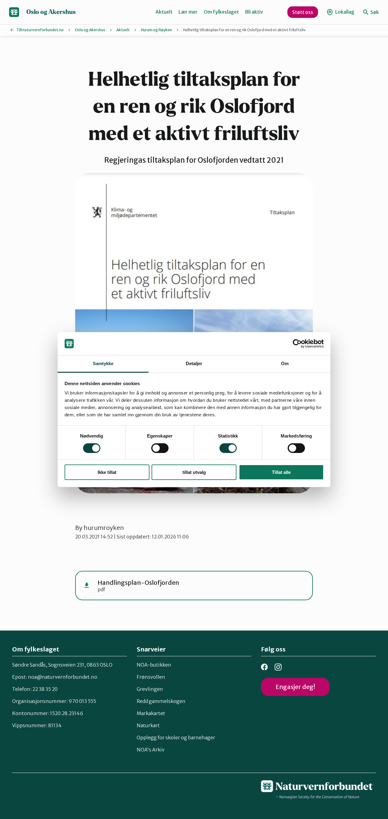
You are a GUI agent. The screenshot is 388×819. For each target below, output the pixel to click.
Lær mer (188, 12)
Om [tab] (285, 363)
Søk (374, 12)
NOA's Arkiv (151, 750)
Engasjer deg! (295, 687)
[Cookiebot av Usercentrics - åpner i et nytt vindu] (297, 343)
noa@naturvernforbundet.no (62, 677)
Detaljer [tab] (194, 363)
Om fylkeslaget (221, 12)
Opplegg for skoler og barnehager (176, 737)
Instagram (278, 667)
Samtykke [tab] (103, 363)
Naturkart (148, 725)
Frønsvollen (151, 677)
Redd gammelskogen (161, 701)
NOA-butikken (154, 665)
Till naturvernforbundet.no (40, 30)
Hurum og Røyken (156, 30)
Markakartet (151, 713)
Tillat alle (281, 472)
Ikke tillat (107, 472)
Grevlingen (150, 689)
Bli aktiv (254, 12)
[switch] (160, 448)
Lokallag (344, 12)
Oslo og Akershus (51, 12)
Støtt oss (302, 12)
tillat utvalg (194, 472)
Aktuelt (164, 12)
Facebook (264, 667)
